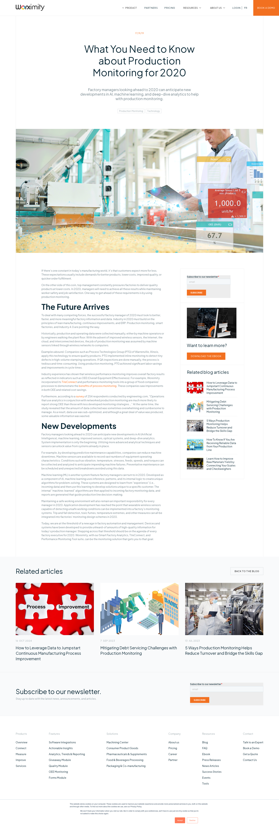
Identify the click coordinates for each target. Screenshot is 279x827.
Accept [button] (180, 820)
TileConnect (69, 382)
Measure (21, 754)
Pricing (172, 748)
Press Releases (211, 760)
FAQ (204, 748)
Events (206, 777)
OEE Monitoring (58, 771)
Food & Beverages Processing (125, 760)
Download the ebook (206, 356)
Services (21, 765)
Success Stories (211, 771)
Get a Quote (250, 754)
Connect (21, 748)
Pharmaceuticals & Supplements (127, 754)
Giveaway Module (60, 760)
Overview (21, 742)
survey (80, 396)
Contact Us (250, 760)
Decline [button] (192, 820)
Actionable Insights (61, 748)
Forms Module (57, 777)
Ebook (206, 754)
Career (172, 754)
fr (245, 7)
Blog (205, 742)
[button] (129, 7)
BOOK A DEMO (266, 7)
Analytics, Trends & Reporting (67, 754)
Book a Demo (251, 748)
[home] (30, 8)
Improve (21, 760)
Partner (172, 760)
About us (173, 742)
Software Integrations (62, 742)
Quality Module (58, 765)
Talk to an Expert (253, 742)
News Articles (210, 765)
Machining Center (117, 742)
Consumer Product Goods (122, 748)
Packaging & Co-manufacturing (126, 765)
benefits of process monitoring (98, 385)
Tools (205, 783)
